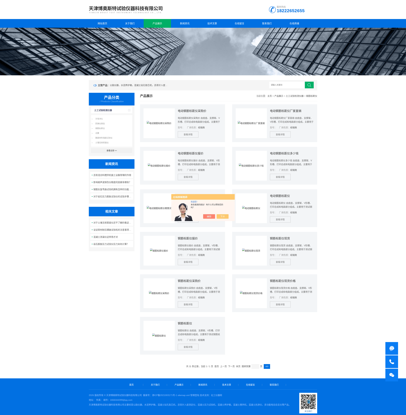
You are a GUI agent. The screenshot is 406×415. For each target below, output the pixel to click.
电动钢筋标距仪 (280, 196)
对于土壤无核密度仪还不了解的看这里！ (113, 222)
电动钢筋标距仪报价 (190, 153)
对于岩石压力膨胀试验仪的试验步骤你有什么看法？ (113, 196)
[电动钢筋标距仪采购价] (159, 123)
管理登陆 (194, 395)
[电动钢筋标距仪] (251, 208)
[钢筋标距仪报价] (159, 251)
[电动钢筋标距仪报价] (159, 166)
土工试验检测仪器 (103, 110)
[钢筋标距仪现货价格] (251, 293)
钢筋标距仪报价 (188, 238)
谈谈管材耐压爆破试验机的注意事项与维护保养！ (113, 230)
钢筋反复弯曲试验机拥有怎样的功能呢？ (113, 189)
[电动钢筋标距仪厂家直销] (251, 123)
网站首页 (102, 23)
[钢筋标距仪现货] (251, 251)
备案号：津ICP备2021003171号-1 (160, 395)
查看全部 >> (112, 151)
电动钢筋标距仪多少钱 (284, 153)
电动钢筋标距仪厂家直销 (285, 111)
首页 (131, 384)
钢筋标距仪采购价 (189, 281)
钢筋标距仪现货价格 (283, 281)
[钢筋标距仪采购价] (159, 293)
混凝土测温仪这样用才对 (105, 237)
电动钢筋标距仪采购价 (192, 111)
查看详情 (188, 134)
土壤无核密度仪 (102, 143)
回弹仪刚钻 (100, 124)
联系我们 (267, 23)
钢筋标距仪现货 (280, 238)
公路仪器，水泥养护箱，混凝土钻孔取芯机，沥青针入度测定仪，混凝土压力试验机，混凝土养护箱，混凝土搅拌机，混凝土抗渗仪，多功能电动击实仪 (139, 85)
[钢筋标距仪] (159, 336)
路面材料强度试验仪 (103, 138)
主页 (269, 96)
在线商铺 (294, 23)
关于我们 (130, 23)
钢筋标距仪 (100, 128)
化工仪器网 (216, 395)
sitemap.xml (184, 395)
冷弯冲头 (99, 119)
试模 (97, 133)
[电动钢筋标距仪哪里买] (159, 208)
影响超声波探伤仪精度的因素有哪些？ (112, 182)
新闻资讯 (185, 23)
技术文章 (212, 23)
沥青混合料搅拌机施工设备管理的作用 (112, 175)
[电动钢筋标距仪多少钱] (251, 166)
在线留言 (239, 23)
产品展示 (157, 23)
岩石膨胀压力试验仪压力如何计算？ (111, 244)
